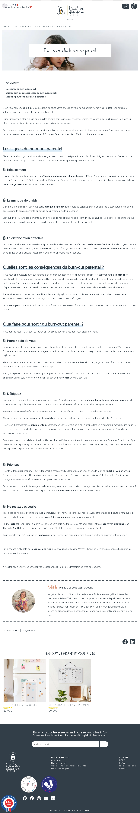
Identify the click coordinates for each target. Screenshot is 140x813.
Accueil (6, 26)
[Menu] (70, 20)
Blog (14, 26)
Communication (12, 630)
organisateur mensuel (111, 425)
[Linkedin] (53, 798)
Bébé (122, 760)
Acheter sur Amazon (61, 714)
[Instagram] (39, 798)
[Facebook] (25, 798)
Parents (123, 769)
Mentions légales (61, 769)
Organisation (25, 26)
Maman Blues (84, 549)
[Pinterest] (32, 798)
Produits (124, 757)
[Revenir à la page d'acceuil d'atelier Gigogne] (13, 762)
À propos (56, 760)
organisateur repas (61, 429)
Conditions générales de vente (69, 766)
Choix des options (14, 714)
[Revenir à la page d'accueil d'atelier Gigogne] (70, 10)
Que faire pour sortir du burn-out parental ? (26, 96)
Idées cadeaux (127, 766)
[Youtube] (46, 798)
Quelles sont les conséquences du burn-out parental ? (31, 93)
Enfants (123, 763)
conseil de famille (30, 440)
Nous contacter (60, 757)
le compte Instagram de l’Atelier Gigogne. (80, 566)
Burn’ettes (102, 549)
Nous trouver (58, 763)
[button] (125, 642)
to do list (132, 425)
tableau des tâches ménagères (30, 429)
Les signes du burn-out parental (21, 89)
